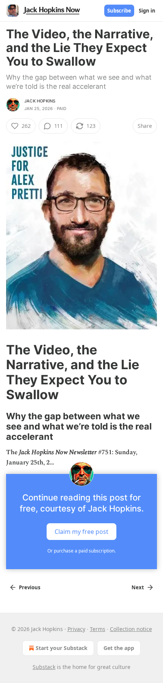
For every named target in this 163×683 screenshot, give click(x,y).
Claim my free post (81, 531)
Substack (44, 666)
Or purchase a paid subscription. (81, 551)
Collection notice (131, 629)
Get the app (118, 648)
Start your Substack (62, 648)
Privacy (76, 629)
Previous (29, 587)
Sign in (147, 10)
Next (138, 587)
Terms (97, 629)
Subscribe (119, 10)
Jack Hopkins (39, 101)
